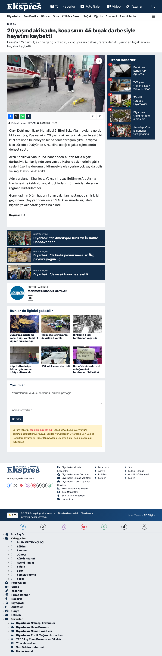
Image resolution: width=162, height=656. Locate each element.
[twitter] (43, 527)
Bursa (11, 24)
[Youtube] (33, 485)
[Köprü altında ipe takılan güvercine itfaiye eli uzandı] (24, 355)
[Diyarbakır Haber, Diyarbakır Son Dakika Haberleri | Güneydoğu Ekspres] (24, 6)
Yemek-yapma (26, 574)
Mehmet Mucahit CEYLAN (23, 123)
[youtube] (84, 527)
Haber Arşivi (68, 499)
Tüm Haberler (65, 6)
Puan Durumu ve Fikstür (75, 488)
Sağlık (87, 16)
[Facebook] (9, 485)
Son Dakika (31, 16)
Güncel (45, 16)
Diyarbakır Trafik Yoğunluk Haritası (39, 635)
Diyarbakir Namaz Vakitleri (76, 478)
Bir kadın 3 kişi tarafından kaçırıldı (85, 336)
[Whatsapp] (50, 485)
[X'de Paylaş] (16, 116)
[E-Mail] (30, 298)
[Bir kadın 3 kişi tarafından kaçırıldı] (87, 323)
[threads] (144, 527)
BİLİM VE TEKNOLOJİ (30, 542)
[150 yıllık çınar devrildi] (55, 355)
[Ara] (153, 6)
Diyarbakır (14, 16)
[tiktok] (124, 527)
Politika (102, 474)
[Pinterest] (21, 485)
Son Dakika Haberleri (73, 495)
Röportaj (17, 598)
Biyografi (17, 602)
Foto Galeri (93, 6)
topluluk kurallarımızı (42, 429)
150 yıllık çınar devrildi (55, 366)
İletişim (102, 478)
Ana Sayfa (17, 534)
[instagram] (63, 527)
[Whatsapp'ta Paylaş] (22, 116)
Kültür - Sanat (71, 16)
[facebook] (23, 527)
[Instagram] (27, 485)
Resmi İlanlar (128, 16)
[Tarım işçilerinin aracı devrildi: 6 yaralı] (55, 323)
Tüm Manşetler (70, 492)
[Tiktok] (39, 485)
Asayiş (101, 471)
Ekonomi (111, 16)
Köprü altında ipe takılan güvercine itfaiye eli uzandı (21, 369)
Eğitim (98, 16)
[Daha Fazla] (28, 116)
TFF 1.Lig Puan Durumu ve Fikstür (38, 639)
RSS (13, 515)
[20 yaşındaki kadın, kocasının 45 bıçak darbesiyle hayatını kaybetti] (56, 83)
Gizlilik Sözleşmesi (138, 474)
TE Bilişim (149, 515)
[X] (15, 485)
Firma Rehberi (21, 594)
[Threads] (44, 485)
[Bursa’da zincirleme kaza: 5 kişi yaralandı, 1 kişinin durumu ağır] (24, 323)
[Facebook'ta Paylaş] (10, 116)
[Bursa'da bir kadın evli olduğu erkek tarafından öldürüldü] (87, 355)
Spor (56, 16)
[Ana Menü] (153, 16)
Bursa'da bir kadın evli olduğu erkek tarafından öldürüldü (86, 369)
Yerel (20, 578)
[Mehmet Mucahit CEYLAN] (17, 292)
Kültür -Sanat (25, 558)
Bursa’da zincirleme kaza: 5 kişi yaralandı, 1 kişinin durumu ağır (24, 337)
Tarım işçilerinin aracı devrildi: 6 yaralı (54, 336)
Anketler (17, 606)
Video (116, 6)
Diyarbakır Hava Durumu (75, 474)
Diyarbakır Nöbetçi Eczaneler (35, 623)
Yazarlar (136, 6)
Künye (131, 478)
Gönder (16, 419)
